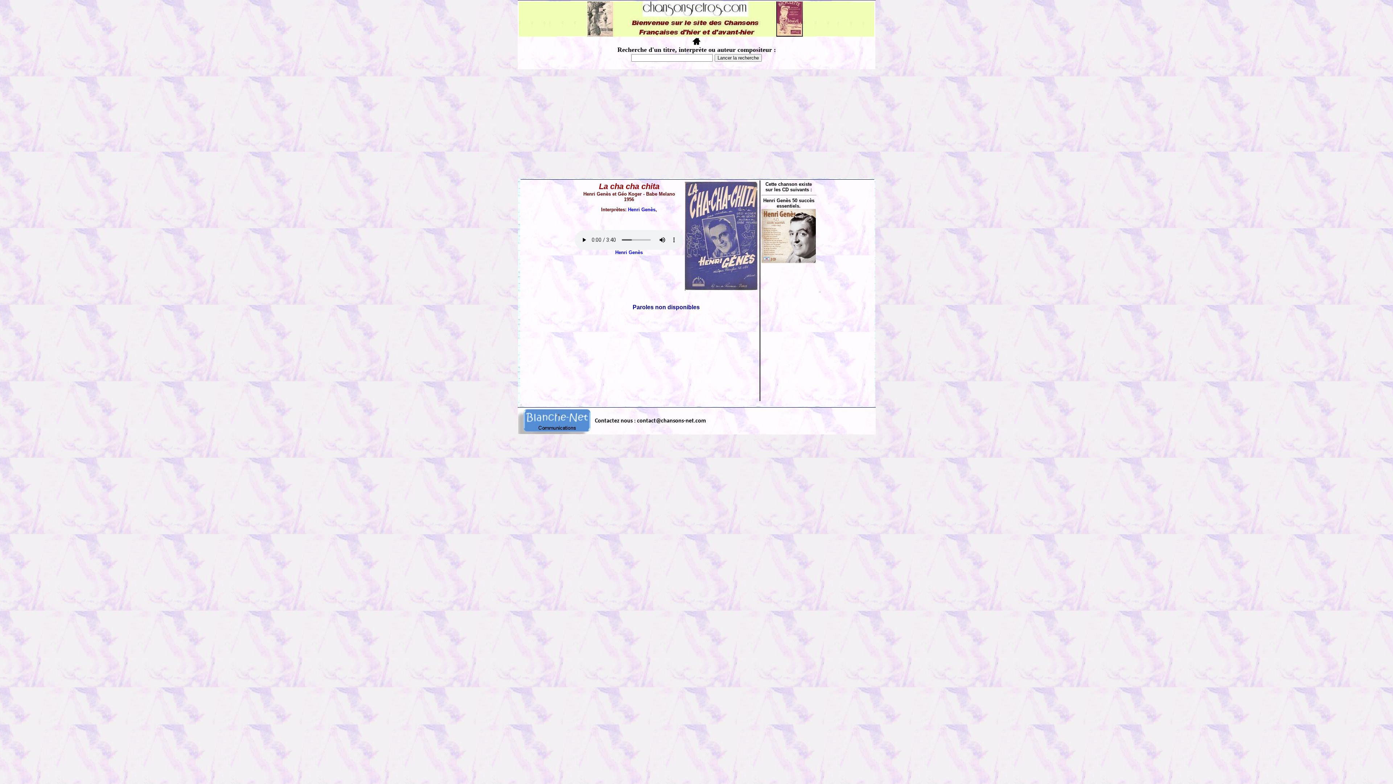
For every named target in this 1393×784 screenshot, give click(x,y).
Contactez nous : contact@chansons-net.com (650, 421)
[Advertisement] (696, 124)
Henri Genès (642, 209)
